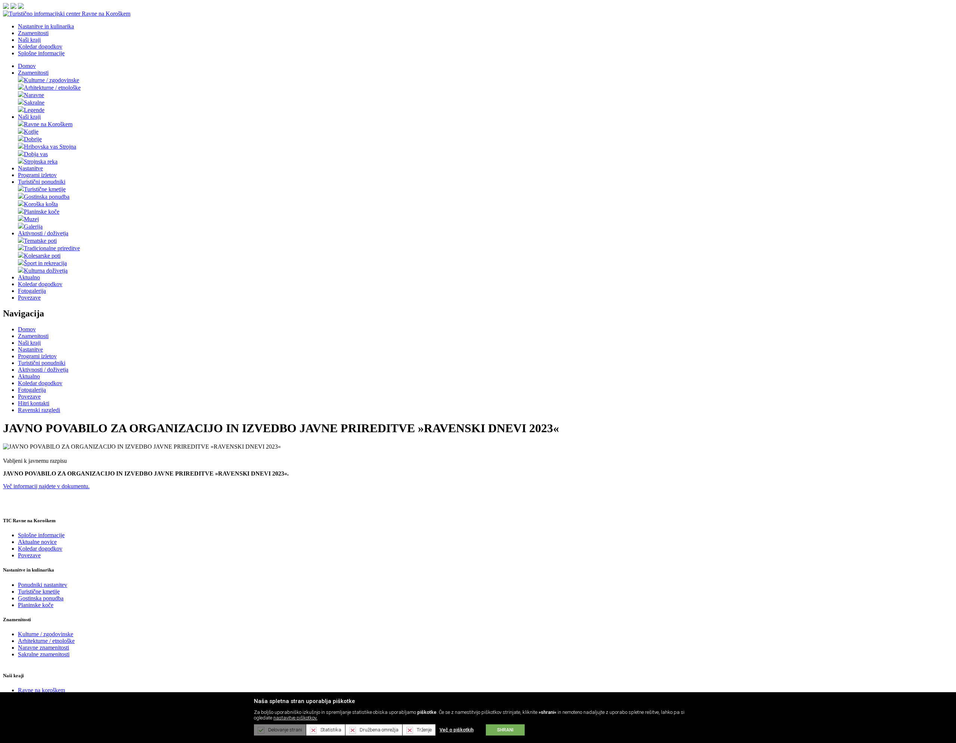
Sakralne (34, 102)
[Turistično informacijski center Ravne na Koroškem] (66, 13)
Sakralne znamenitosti (43, 654)
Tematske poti (40, 241)
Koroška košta (41, 204)
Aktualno (29, 277)
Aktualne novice (37, 542)
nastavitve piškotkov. (295, 718)
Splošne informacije (41, 535)
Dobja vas (36, 154)
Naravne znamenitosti (43, 647)
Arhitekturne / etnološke (52, 87)
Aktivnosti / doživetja (43, 233)
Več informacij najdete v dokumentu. (46, 486)
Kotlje (31, 132)
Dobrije (33, 139)
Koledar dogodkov (40, 284)
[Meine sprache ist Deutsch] (21, 7)
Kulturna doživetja (46, 270)
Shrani (505, 730)
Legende (34, 110)
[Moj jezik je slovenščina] (6, 7)
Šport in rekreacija (45, 263)
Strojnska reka (41, 161)
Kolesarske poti (42, 256)
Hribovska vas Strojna (50, 146)
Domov (27, 66)
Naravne (34, 95)
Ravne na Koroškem (48, 124)
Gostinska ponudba (46, 197)
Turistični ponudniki (41, 182)
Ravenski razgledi (39, 410)
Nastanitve (30, 168)
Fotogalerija (32, 291)
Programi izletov (37, 175)
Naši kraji (29, 117)
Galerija (33, 226)
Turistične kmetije (45, 189)
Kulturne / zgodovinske (51, 80)
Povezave (29, 297)
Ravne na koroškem (41, 690)
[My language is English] (13, 7)
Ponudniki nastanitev (42, 585)
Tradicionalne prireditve (52, 248)
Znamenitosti (33, 72)
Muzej (31, 219)
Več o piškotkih (457, 730)
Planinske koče (41, 211)
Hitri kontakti (33, 403)
